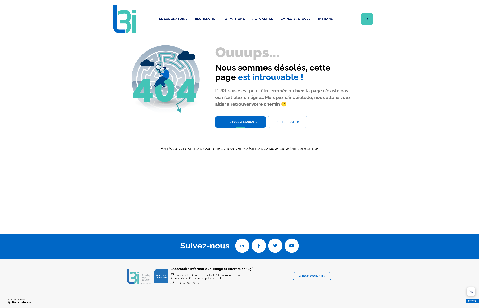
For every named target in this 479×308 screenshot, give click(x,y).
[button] (367, 19)
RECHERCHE (205, 19)
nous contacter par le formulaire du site (286, 148)
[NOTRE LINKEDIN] (242, 245)
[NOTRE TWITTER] (275, 245)
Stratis (472, 301)
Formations (234, 19)
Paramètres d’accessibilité (471, 291)
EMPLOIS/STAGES (296, 19)
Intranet (326, 19)
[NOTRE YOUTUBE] (291, 245)
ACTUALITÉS (262, 19)
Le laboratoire (173, 19)
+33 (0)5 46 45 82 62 (187, 283)
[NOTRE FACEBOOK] (258, 245)
